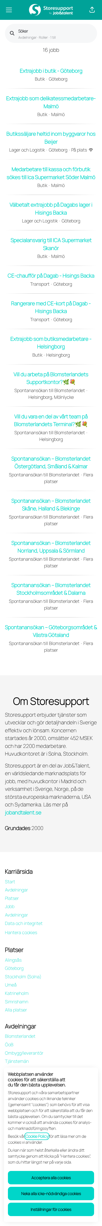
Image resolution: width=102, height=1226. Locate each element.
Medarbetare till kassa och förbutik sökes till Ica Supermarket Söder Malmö (51, 173)
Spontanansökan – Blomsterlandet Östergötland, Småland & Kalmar (51, 462)
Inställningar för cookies (51, 1209)
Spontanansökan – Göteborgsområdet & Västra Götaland (51, 631)
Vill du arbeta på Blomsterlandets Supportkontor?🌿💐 (51, 378)
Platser (12, 898)
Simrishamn (16, 1002)
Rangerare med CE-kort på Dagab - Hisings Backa (51, 307)
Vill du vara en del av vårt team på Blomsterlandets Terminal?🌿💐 (51, 420)
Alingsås (13, 960)
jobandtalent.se (23, 812)
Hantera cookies (21, 932)
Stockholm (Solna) (23, 977)
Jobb (9, 906)
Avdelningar (16, 890)
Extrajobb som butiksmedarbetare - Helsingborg (51, 342)
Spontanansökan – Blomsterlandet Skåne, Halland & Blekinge (51, 504)
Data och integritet (24, 923)
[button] (92, 10)
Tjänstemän (17, 1061)
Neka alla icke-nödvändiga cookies (51, 1193)
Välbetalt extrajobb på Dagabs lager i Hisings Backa (51, 208)
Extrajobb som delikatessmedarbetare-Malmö (51, 102)
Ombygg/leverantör (24, 1053)
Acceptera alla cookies (51, 1177)
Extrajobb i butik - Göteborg (51, 70)
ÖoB (9, 1044)
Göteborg (14, 968)
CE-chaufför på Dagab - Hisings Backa (51, 275)
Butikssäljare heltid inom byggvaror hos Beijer (51, 137)
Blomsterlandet (20, 1036)
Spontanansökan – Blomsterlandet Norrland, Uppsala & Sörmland (51, 546)
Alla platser (16, 1010)
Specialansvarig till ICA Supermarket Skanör (51, 244)
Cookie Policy (37, 1136)
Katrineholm (17, 993)
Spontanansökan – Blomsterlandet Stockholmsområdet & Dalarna (51, 589)
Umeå (11, 985)
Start (10, 882)
